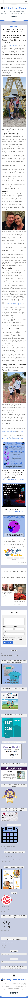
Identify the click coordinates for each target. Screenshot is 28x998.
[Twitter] (11, 16)
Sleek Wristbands (5, 943)
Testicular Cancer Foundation (8, 858)
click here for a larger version (14, 479)
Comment (5, 617)
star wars (14, 559)
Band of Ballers (14, 26)
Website (5, 631)
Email (16, 626)
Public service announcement (14, 303)
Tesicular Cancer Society (7, 856)
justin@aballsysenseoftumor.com (9, 655)
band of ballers (10, 557)
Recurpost (3, 945)
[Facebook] (13, 16)
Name (5, 626)
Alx (23, 989)
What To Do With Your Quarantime (19, 602)
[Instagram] (15, 16)
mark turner (16, 557)
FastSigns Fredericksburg (7, 942)
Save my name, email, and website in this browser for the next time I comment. (13, 638)
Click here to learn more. (14, 512)
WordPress (13, 989)
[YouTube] (17, 16)
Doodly (3, 947)
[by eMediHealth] (9, 709)
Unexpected (16, 304)
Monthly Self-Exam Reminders (8, 854)
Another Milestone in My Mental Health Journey (7, 594)
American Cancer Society (7, 863)
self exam (22, 557)
